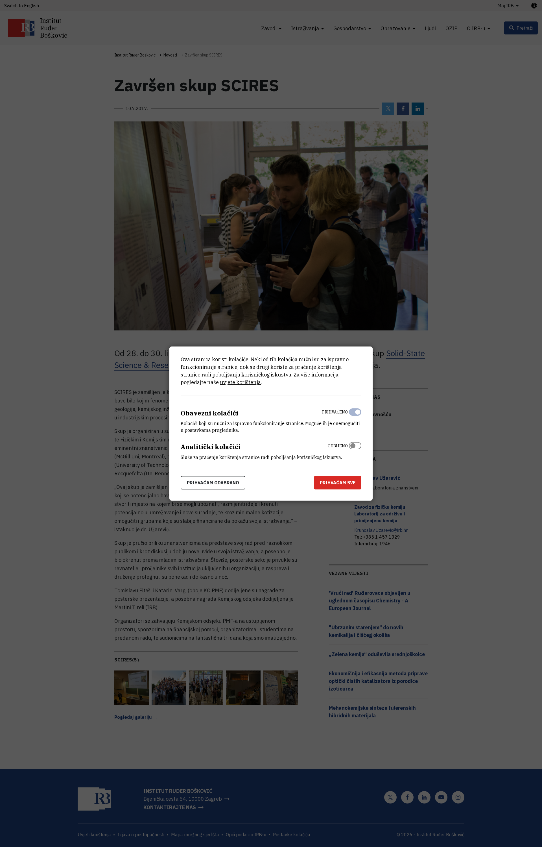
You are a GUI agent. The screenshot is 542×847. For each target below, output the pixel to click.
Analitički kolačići (211, 447)
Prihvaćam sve (337, 482)
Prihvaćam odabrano (213, 482)
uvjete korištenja (240, 382)
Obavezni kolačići (209, 413)
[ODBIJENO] (355, 450)
